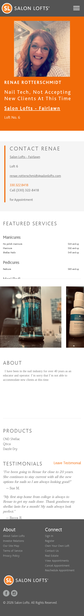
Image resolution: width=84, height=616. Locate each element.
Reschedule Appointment (60, 570)
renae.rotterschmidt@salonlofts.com (35, 176)
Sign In (49, 536)
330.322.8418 (19, 185)
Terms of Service (12, 550)
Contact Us (52, 550)
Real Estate (51, 555)
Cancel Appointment (57, 565)
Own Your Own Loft (57, 545)
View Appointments (57, 560)
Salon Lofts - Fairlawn (32, 108)
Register (49, 540)
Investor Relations (13, 540)
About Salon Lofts (14, 536)
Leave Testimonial (67, 463)
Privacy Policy (11, 555)
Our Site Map (11, 545)
